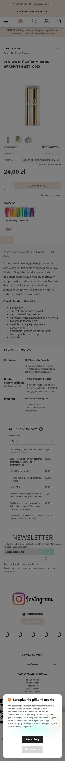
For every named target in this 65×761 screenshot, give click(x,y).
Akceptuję (32, 739)
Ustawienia (32, 749)
